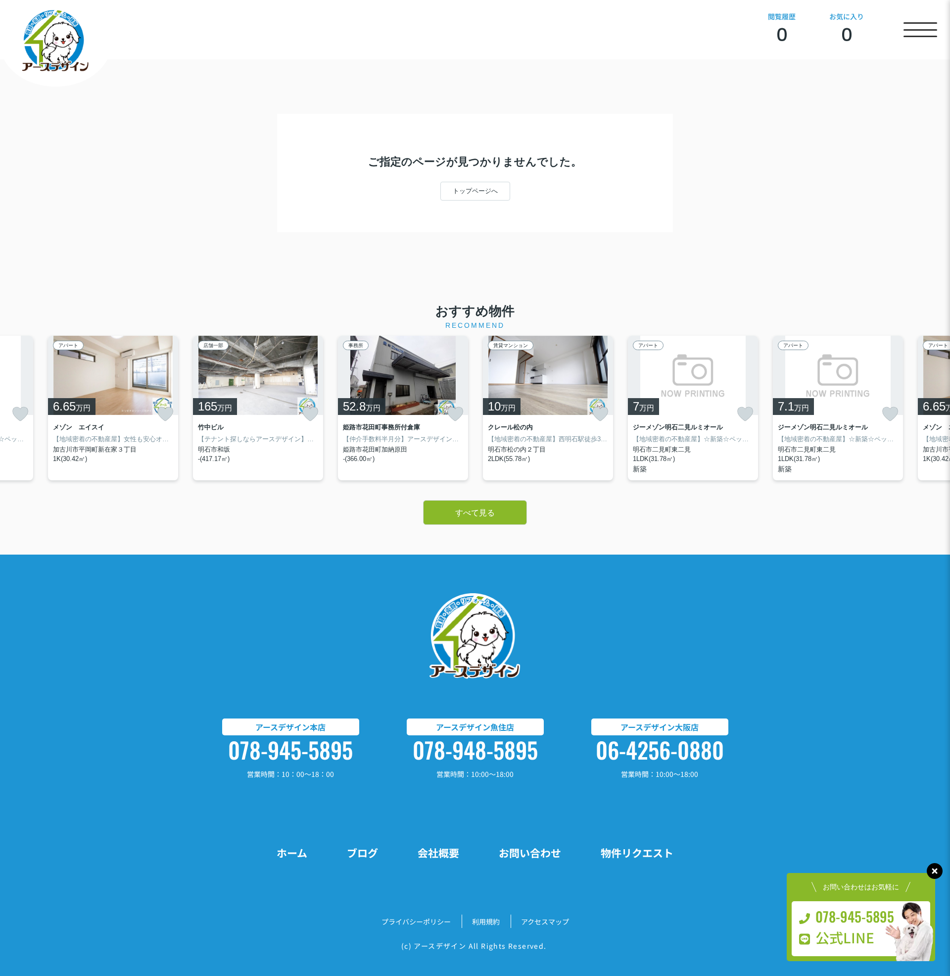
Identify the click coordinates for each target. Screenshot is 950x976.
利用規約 (486, 921)
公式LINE (844, 937)
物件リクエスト (637, 852)
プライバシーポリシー (416, 921)
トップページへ (475, 191)
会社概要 (438, 852)
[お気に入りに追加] (20, 414)
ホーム (292, 852)
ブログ (362, 852)
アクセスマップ (545, 921)
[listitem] (258, 408)
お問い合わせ (530, 852)
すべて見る (475, 513)
